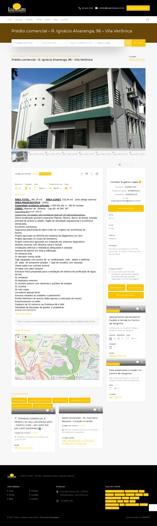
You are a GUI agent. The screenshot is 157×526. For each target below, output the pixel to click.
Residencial (111, 501)
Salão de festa (112, 504)
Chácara (109, 495)
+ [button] (18, 337)
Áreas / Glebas (112, 508)
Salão (132, 501)
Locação (29, 19)
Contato (64, 19)
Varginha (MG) (49, 56)
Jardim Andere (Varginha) (69, 56)
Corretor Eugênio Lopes (125, 182)
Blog (56, 19)
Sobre (47, 19)
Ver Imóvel (125, 312)
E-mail (111, 225)
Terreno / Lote (132, 504)
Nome (111, 215)
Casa (142, 491)
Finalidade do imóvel (21, 406)
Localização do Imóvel (79, 400)
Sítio (122, 504)
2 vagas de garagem (115, 491)
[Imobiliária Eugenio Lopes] (16, 13)
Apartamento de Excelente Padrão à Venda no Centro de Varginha (124, 320)
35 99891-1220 (67, 501)
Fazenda (130, 495)
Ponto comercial (113, 498)
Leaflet (79, 379)
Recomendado (19, 400)
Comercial (119, 495)
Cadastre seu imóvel (138, 8)
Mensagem (113, 245)
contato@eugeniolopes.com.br (111, 8)
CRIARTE (146, 517)
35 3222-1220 (87, 8)
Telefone (112, 235)
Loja (146, 495)
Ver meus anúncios (126, 208)
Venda (39, 19)
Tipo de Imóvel (60, 400)
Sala (126, 501)
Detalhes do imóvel (33, 414)
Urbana (143, 504)
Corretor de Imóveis (42, 406)
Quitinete (134, 498)
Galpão (139, 495)
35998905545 (134, 191)
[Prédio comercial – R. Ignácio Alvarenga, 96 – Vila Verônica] (57, 353)
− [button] (18, 340)
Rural (120, 501)
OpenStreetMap (87, 379)
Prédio (125, 498)
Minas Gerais (34, 56)
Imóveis (18, 19)
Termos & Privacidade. (49, 517)
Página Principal (18, 56)
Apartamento (132, 491)
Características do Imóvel (39, 400)
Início (9, 19)
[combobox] (26, 42)
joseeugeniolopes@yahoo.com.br (126, 201)
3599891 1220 (130, 187)
